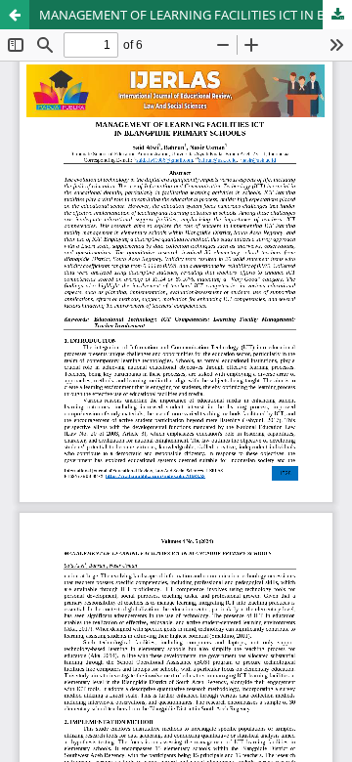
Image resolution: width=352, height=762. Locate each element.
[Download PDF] (337, 14)
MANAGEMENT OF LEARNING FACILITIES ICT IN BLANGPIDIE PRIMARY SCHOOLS (195, 14)
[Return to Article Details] (14, 14)
